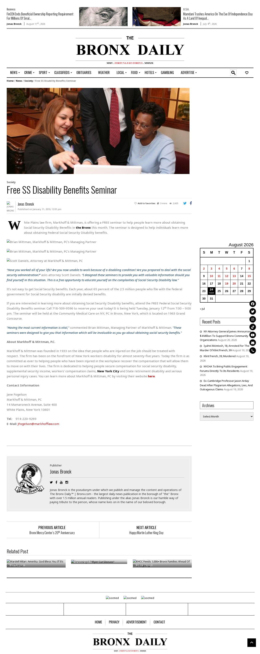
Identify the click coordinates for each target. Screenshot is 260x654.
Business (11, 9)
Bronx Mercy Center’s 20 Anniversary (52, 532)
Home (10, 80)
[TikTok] (252, 327)
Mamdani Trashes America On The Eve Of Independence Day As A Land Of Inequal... (217, 16)
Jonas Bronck (14, 23)
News (19, 80)
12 (226, 276)
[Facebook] (252, 303)
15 (249, 276)
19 (226, 283)
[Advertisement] (30, 49)
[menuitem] (14, 72)
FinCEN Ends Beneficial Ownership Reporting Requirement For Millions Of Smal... (40, 16)
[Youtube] (252, 335)
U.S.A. (186, 9)
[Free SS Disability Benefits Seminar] (98, 130)
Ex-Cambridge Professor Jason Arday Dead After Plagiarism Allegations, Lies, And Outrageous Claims (226, 385)
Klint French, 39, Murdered (220, 356)
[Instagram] (252, 319)
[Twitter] (252, 311)
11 (219, 276)
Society (28, 80)
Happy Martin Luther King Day (146, 532)
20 (234, 283)
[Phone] (252, 350)
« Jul (202, 308)
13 (234, 276)
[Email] (252, 342)
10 (211, 276)
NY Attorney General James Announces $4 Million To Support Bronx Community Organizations (225, 336)
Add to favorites (146, 203)
